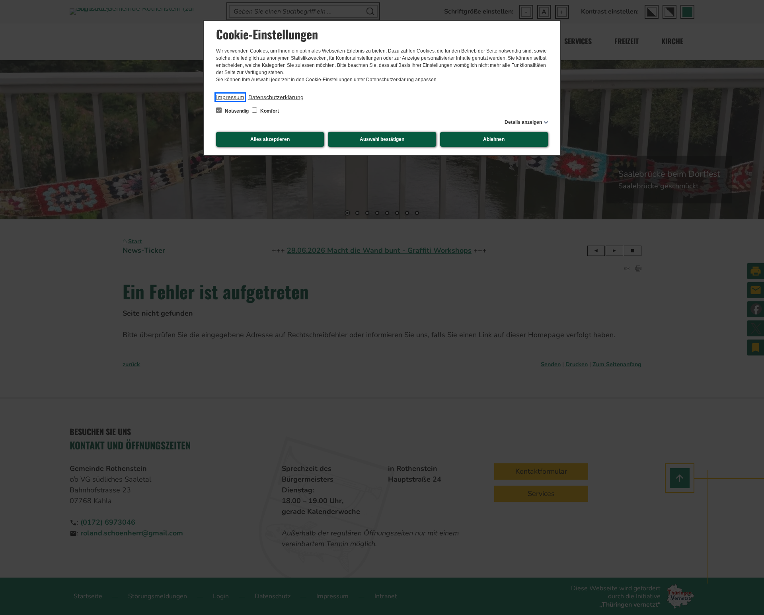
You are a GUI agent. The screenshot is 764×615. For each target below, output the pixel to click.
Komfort (269, 111)
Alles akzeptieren (270, 139)
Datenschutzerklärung (276, 97)
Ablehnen (494, 139)
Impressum (230, 97)
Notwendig (237, 111)
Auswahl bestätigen (382, 139)
